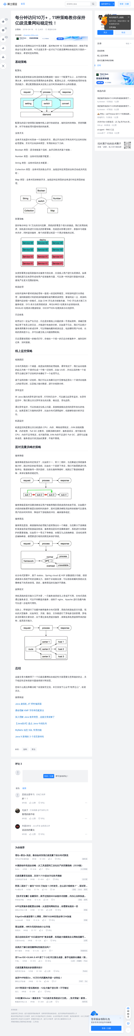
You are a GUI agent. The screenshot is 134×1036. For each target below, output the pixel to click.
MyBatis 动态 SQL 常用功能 (28, 730)
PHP (81, 981)
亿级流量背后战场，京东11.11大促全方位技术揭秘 (38, 875)
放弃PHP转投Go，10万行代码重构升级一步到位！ (38, 977)
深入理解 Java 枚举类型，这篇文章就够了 (35, 717)
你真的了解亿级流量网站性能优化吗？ (33, 947)
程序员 (84, 1002)
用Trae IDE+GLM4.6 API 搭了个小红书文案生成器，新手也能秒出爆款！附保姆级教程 (51, 957)
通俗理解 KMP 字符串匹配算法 (29, 710)
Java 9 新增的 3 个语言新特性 (29, 736)
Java (80, 889)
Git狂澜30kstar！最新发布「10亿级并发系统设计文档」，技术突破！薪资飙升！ (51, 998)
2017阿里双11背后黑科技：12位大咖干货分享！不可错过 (42, 988)
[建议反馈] (128, 1023)
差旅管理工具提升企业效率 (20, 1019)
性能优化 (84, 951)
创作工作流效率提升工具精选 (41, 1016)
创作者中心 (105, 4)
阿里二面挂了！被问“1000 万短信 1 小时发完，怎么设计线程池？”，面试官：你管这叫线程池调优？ (51, 886)
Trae (85, 961)
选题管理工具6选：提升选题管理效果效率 (25, 1013)
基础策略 (101, 51)
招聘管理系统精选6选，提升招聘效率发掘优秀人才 (59, 1013)
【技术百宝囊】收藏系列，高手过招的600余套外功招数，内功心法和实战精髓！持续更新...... (50, 896)
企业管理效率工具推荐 (61, 1016)
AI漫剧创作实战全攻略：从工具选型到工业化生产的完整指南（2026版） (49, 865)
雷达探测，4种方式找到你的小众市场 (32, 926)
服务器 (84, 859)
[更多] (128, 1030)
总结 (99, 65)
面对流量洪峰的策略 (105, 60)
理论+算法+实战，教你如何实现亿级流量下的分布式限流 (41, 855)
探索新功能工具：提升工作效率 (42, 1019)
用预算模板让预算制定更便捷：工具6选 (25, 1022)
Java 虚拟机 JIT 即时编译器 (28, 703)
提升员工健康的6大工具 (62, 1019)
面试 (85, 889)
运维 (85, 940)
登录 (124, 4)
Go (86, 981)
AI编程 (79, 961)
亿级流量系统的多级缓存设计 (28, 967)
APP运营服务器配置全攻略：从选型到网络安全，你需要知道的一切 (46, 906)
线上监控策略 (102, 55)
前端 (85, 910)
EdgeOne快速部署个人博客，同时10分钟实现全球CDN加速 (43, 916)
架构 (85, 900)
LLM (73, 961)
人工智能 (84, 869)
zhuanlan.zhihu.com (30, 35)
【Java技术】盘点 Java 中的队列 (31, 723)
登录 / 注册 (48, 776)
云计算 (84, 879)
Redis (85, 971)
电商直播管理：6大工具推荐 (80, 1016)
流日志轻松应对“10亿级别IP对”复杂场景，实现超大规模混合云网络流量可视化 (50, 937)
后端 (74, 889)
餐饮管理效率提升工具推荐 (20, 1016)
